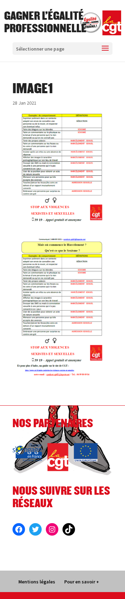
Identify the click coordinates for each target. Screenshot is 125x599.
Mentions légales (36, 582)
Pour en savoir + (81, 582)
